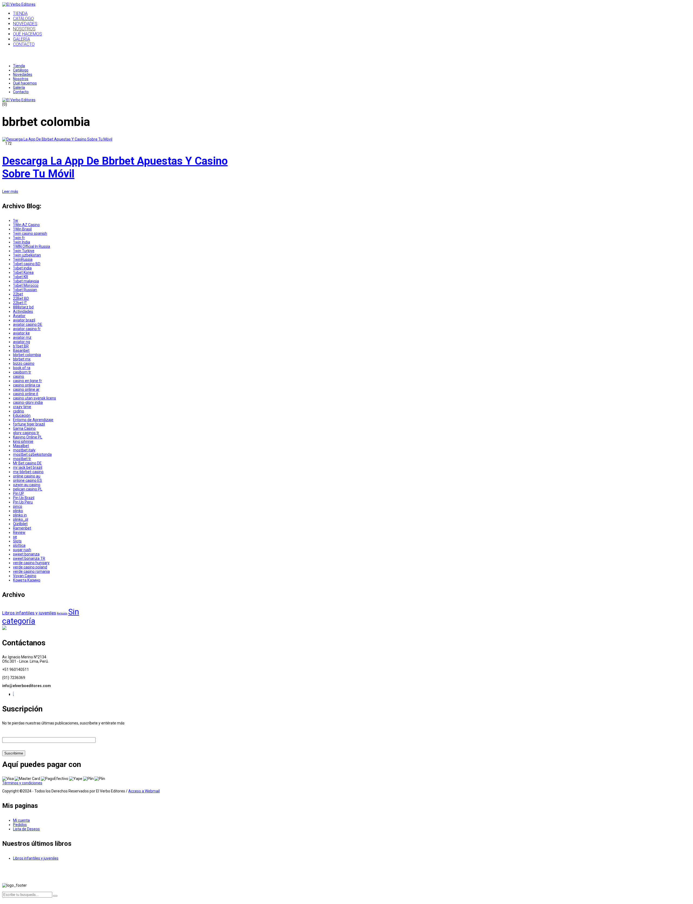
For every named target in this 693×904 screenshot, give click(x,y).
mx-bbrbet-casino (28, 472)
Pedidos (20, 824)
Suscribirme (13, 753)
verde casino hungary (31, 563)
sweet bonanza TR (29, 558)
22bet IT (20, 303)
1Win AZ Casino (26, 225)
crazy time (22, 407)
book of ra (21, 368)
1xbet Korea (23, 272)
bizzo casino (23, 363)
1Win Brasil (22, 229)
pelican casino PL (27, 489)
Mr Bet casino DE (27, 463)
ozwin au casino (26, 485)
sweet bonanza (26, 554)
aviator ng (21, 342)
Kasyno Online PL (27, 437)
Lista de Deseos (26, 829)
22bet (18, 294)
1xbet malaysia (26, 281)
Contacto (21, 92)
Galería (19, 87)
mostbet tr (22, 459)
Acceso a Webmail (144, 791)
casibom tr (22, 372)
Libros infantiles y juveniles (29, 613)
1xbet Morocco (25, 285)
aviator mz (22, 337)
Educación (22, 415)
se (15, 537)
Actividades (23, 311)
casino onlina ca (26, 385)
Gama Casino (24, 428)
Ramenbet (22, 528)
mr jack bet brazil (27, 467)
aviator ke (21, 333)
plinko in (20, 515)
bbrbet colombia (27, 355)
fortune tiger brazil (29, 424)
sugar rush (22, 550)
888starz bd (23, 307)
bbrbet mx (22, 359)
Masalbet (21, 446)
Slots (17, 541)
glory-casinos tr (26, 433)
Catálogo (20, 70)
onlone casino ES (27, 480)
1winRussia (22, 259)
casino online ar (26, 389)
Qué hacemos (25, 83)
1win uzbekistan (27, 255)
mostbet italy (24, 450)
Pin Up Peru (23, 502)
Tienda (19, 66)
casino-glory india (28, 402)
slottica (19, 545)
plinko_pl (20, 519)
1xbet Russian (25, 290)
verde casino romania (31, 571)
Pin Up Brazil (23, 498)
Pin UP (18, 493)
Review (19, 532)
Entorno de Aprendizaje (33, 420)
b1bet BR (21, 346)
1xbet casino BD (26, 264)
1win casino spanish (30, 233)
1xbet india (22, 268)
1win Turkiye (23, 251)
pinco (17, 506)
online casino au (26, 476)
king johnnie (23, 441)
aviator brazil (24, 320)
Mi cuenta (21, 820)
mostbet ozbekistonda (32, 454)
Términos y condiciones (22, 783)
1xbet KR (20, 277)
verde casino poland (30, 567)
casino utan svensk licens (34, 398)
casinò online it (25, 394)
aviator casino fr (27, 329)
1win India (21, 242)
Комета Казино (26, 580)
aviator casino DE (27, 324)
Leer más (10, 191)
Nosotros (20, 79)
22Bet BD (21, 298)
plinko (18, 511)
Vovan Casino (24, 576)
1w (15, 220)
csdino (18, 411)
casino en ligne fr (27, 381)
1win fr (19, 238)
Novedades (22, 74)
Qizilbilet (20, 524)
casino (18, 376)
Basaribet (21, 350)
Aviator (19, 316)
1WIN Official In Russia (31, 246)
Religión (62, 613)
